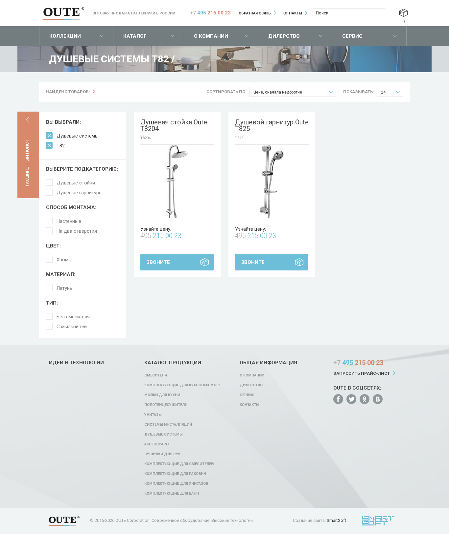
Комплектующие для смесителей (179, 464)
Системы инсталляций (168, 424)
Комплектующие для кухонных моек (182, 385)
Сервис (352, 36)
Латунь (64, 288)
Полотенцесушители (165, 405)
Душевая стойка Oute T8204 (173, 125)
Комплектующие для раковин (175, 474)
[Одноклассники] (364, 399)
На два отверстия (77, 231)
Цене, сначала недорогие (277, 92)
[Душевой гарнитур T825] (272, 181)
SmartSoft (336, 520)
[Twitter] (351, 399)
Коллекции (65, 36)
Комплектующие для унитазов (176, 483)
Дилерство (284, 36)
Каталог (135, 36)
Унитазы (153, 415)
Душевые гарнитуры (80, 193)
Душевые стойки (76, 183)
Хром (62, 260)
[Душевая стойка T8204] (177, 181)
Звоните (158, 262)
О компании (211, 36)
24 (383, 92)
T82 (61, 146)
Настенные (69, 221)
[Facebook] (338, 399)
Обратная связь (255, 13)
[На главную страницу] (63, 13)
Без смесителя (73, 317)
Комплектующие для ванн (171, 493)
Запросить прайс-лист (361, 373)
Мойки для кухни (162, 395)
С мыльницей (72, 327)
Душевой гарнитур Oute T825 (272, 125)
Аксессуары (156, 444)
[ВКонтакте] (378, 399)
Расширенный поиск (27, 163)
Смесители (155, 375)
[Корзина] (403, 13)
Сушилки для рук (162, 454)
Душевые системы (78, 136)
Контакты (292, 13)
